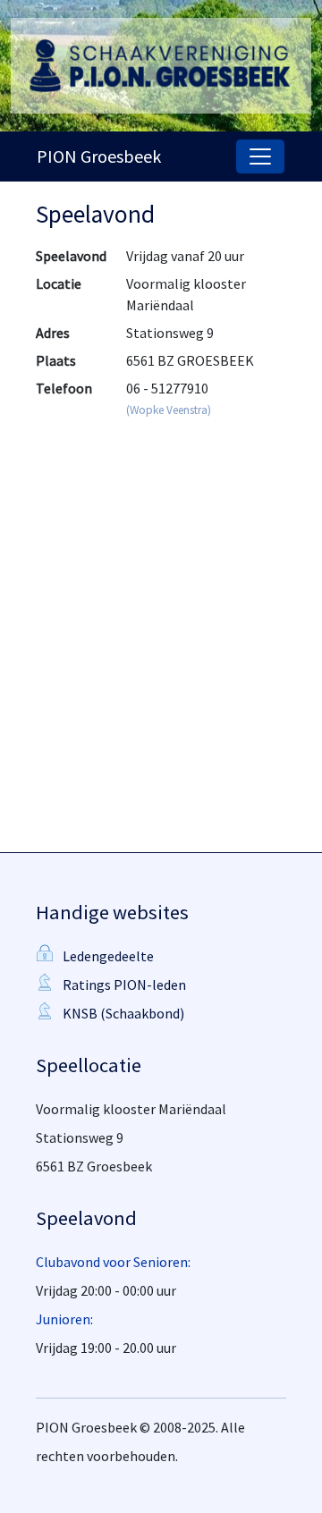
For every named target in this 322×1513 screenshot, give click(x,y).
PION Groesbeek (99, 156)
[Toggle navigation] (260, 156)
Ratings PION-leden (124, 984)
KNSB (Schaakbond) (123, 1013)
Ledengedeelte (108, 956)
